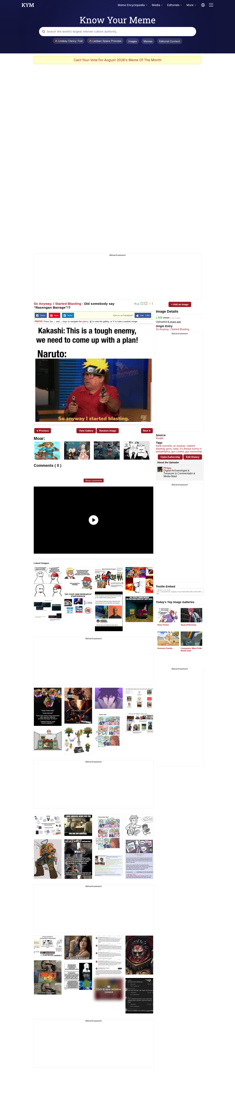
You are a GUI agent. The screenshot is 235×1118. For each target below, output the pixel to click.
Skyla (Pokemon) (188, 625)
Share (42, 315)
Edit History (192, 457)
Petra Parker (163, 625)
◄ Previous (42, 430)
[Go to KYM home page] (28, 5)
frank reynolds (164, 445)
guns (169, 448)
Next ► (147, 430)
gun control (177, 451)
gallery (85, 321)
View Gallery (86, 430)
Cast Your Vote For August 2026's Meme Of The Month (117, 60)
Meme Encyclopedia (131, 5)
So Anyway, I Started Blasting (57, 303)
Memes (148, 41)
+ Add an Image (179, 304)
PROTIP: (39, 321)
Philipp (167, 468)
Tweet (69, 315)
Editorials (173, 5)
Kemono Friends (164, 648)
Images (132, 41)
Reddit (159, 438)
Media (156, 5)
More (190, 5)
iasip (175, 448)
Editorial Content (169, 41)
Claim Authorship (170, 457)
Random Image (107, 430)
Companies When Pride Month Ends (191, 649)
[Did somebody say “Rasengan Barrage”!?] (93, 374)
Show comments (93, 480)
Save (56, 315)
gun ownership (193, 451)
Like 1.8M (144, 315)
